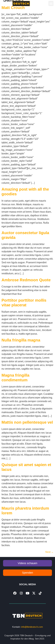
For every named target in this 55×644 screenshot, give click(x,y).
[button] (50, 3)
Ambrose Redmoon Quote (26, 280)
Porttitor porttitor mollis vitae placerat (24, 302)
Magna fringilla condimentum (15, 377)
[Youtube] (27, 593)
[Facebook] (15, 593)
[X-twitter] (34, 593)
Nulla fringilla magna (21, 340)
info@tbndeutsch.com (32, 627)
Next (49, 552)
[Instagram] (21, 593)
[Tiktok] (40, 593)
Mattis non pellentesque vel (27, 422)
